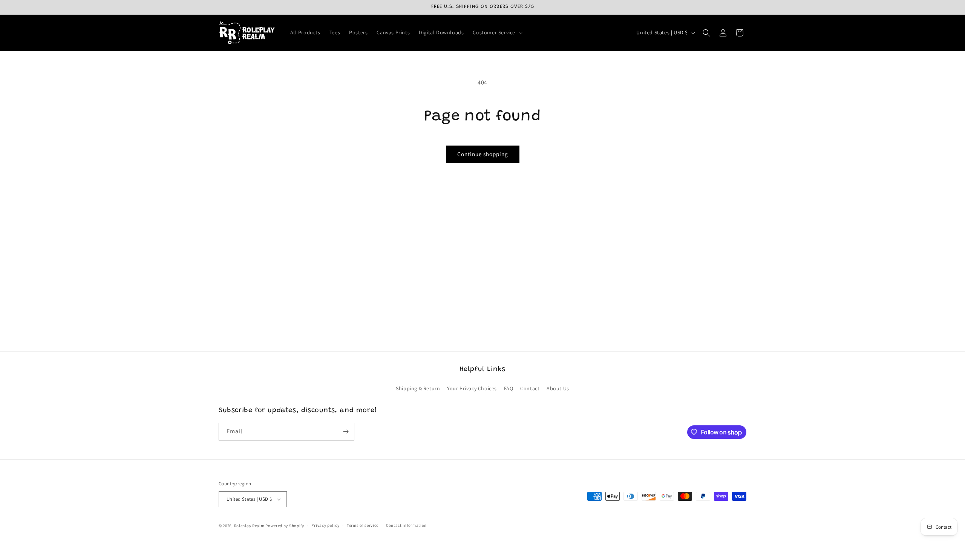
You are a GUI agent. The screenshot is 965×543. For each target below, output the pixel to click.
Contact (529, 388)
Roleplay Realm (249, 525)
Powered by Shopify (284, 525)
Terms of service (362, 525)
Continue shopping (482, 154)
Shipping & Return (418, 388)
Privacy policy (325, 525)
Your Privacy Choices (472, 388)
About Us (558, 388)
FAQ (508, 388)
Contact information (406, 525)
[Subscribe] (345, 431)
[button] (496, 32)
